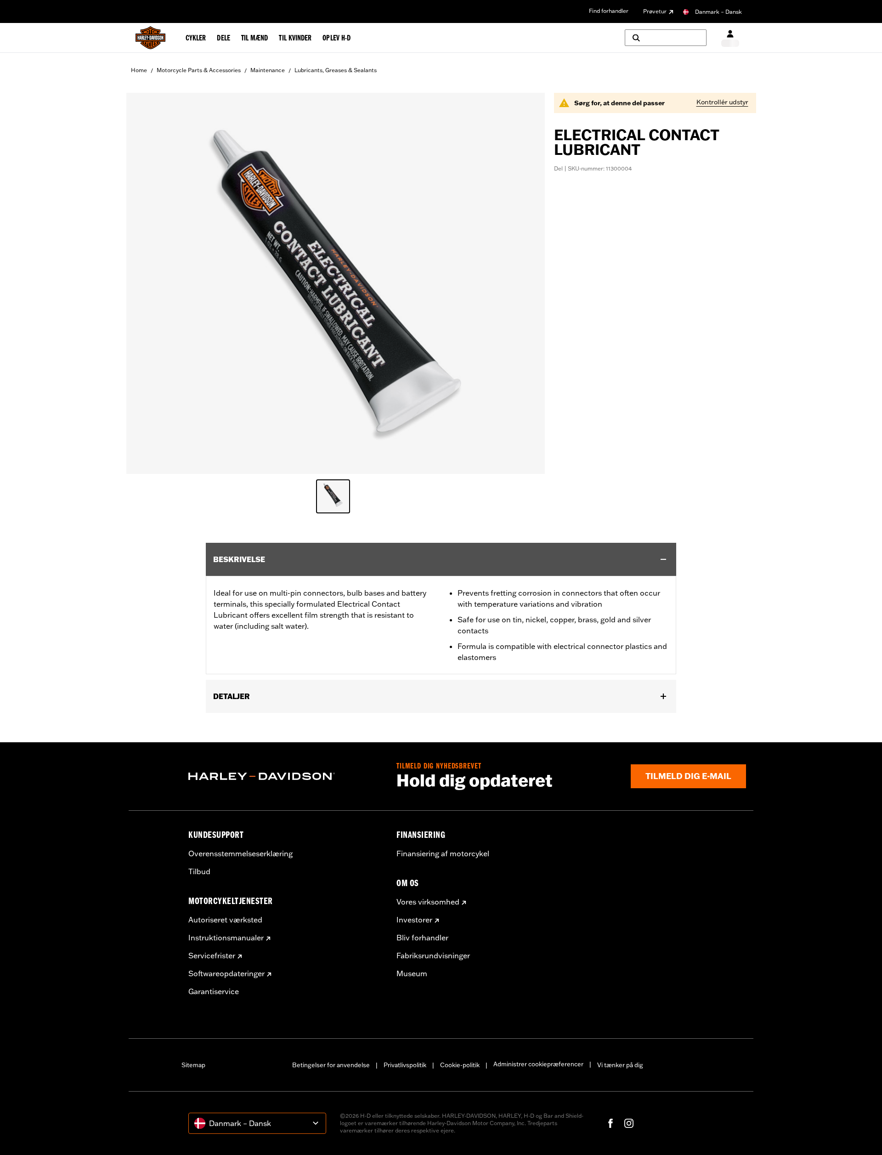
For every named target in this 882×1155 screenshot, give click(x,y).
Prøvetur (655, 11)
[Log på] (730, 38)
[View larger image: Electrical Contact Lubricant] (335, 282)
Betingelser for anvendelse (331, 1065)
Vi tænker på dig (620, 1065)
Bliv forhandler (422, 937)
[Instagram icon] (628, 1123)
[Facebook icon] (610, 1123)
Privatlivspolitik (405, 1065)
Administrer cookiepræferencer (538, 1064)
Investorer (414, 919)
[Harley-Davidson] (285, 776)
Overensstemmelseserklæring (240, 853)
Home (139, 70)
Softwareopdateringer (226, 973)
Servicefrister (211, 955)
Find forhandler (608, 10)
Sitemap (193, 1065)
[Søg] (666, 37)
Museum (411, 973)
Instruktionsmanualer (226, 937)
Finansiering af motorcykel (442, 853)
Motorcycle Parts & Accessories (199, 70)
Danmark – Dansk (718, 11)
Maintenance (267, 70)
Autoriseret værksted (225, 919)
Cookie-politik (460, 1065)
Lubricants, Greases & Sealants (335, 70)
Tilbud (199, 871)
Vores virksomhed (427, 901)
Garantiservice (213, 991)
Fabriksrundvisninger (433, 955)
